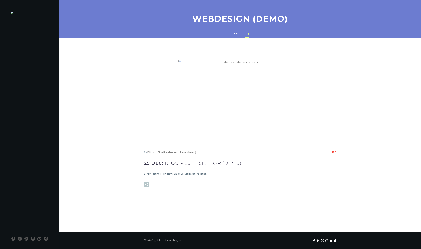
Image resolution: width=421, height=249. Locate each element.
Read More (163, 184)
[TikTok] (46, 239)
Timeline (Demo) (167, 152)
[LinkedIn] (20, 239)
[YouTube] (39, 239)
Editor (150, 152)
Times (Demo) (188, 152)
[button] (146, 184)
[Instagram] (33, 239)
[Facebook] (13, 239)
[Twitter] (26, 239)
